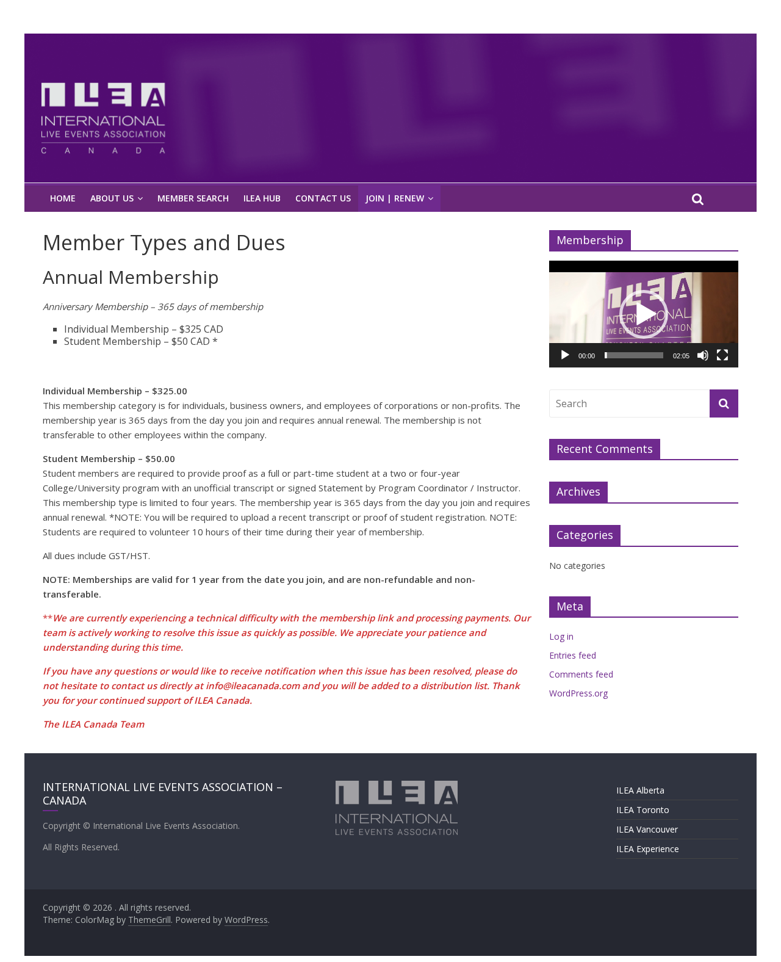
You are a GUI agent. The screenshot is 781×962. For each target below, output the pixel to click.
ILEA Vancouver (647, 829)
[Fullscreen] (722, 355)
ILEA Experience (647, 849)
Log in (561, 636)
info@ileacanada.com (253, 685)
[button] (643, 314)
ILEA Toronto (642, 810)
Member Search (193, 198)
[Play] (565, 355)
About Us (112, 198)
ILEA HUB (262, 198)
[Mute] (703, 355)
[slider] (634, 355)
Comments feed (581, 674)
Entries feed (572, 655)
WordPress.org (578, 693)
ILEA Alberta (640, 790)
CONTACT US (323, 198)
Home (63, 198)
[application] (643, 314)
